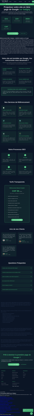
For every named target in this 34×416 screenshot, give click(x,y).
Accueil (10, 1)
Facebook (1, 415)
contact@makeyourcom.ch (15, 383)
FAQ (29, 1)
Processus (20, 1)
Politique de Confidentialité (4, 384)
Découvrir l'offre (23, 33)
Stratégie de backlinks (15, 375)
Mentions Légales (3, 383)
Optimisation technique (15, 377)
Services (15, 1)
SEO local (13, 378)
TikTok (10, 415)
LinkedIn (7, 415)
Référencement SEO (15, 372)
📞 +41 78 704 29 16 (23, 364)
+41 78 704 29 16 (14, 384)
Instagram (4, 415)
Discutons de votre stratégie (12, 33)
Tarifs (25, 1)
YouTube (12, 415)
